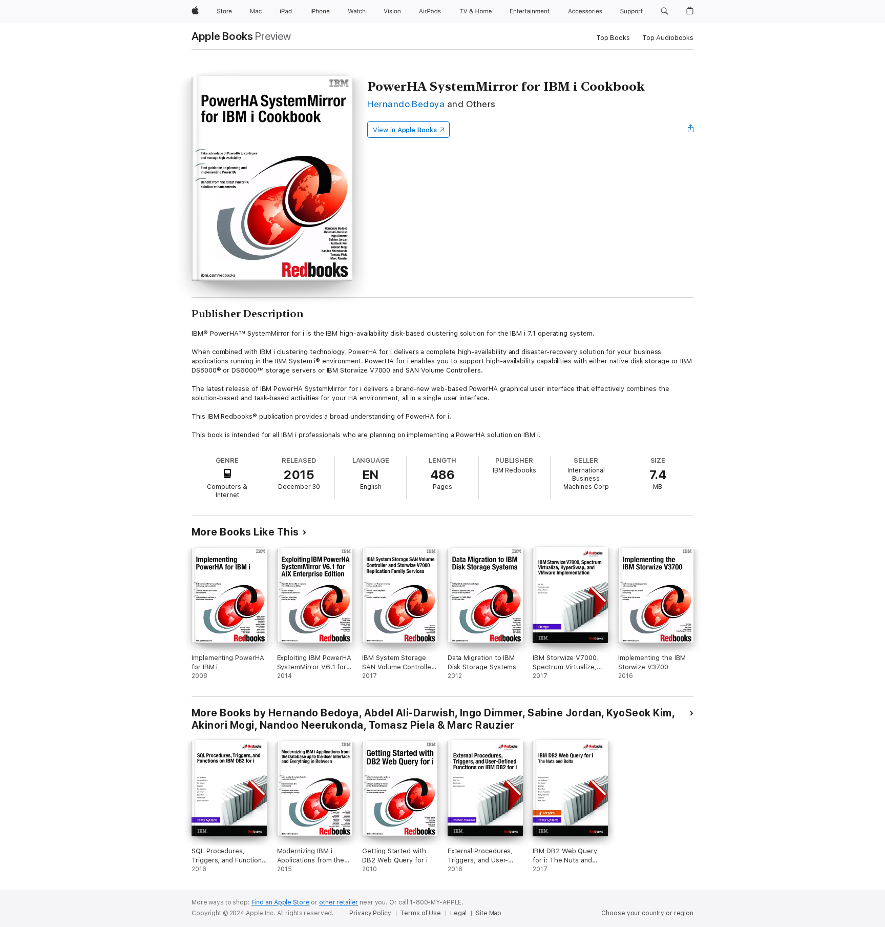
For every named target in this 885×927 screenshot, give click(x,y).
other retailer (338, 902)
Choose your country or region (647, 913)
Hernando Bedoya (406, 103)
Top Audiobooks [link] (667, 38)
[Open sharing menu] (691, 129)
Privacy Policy (370, 913)
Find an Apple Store (280, 902)
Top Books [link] (613, 38)
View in (405, 130)
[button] (664, 11)
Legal (458, 913)
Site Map (488, 913)
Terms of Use (420, 913)
